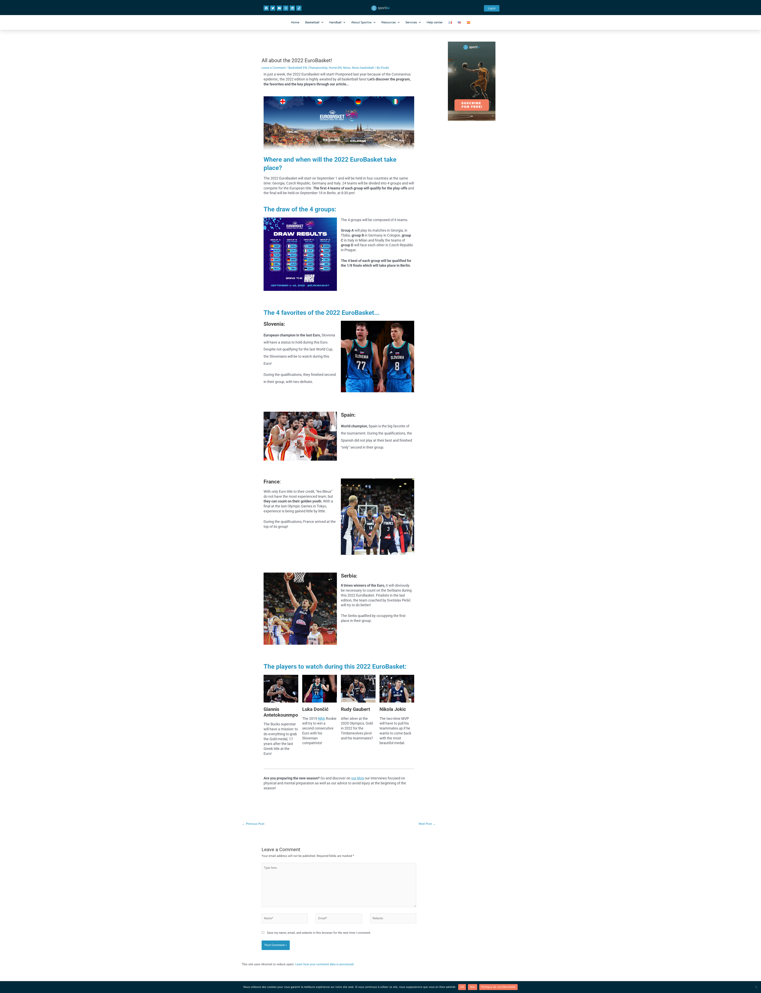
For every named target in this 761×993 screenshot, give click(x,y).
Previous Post (253, 824)
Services (411, 22)
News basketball (363, 68)
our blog (357, 778)
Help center (435, 22)
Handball (335, 22)
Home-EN (335, 68)
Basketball (312, 22)
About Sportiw (361, 22)
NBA (321, 718)
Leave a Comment (274, 68)
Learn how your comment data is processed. (324, 964)
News (347, 68)
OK (462, 986)
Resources (388, 22)
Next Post (427, 824)
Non (472, 986)
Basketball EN (297, 68)
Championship (317, 68)
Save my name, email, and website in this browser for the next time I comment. (319, 933)
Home (295, 22)
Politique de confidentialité (498, 986)
